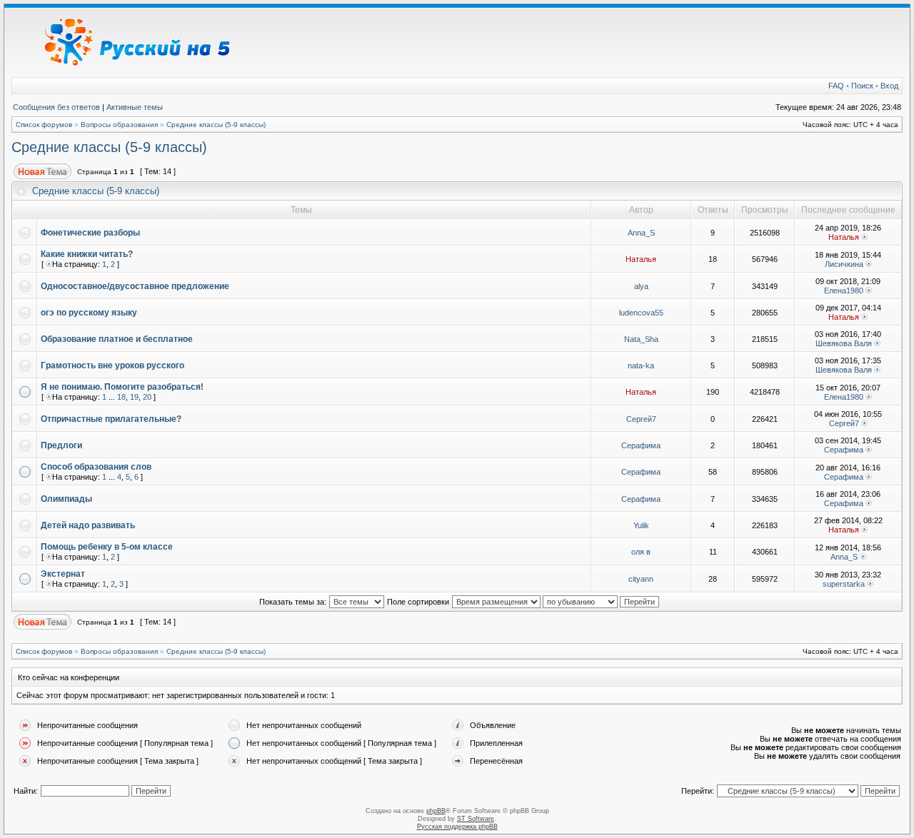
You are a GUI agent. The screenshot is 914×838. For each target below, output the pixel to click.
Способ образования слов (96, 467)
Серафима (641, 445)
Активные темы (134, 107)
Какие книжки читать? (87, 254)
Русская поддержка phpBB (457, 826)
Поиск (862, 85)
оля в (641, 551)
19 (134, 397)
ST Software (475, 818)
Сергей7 (641, 419)
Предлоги (61, 445)
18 (121, 397)
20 (147, 397)
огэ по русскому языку (89, 313)
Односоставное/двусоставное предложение (135, 286)
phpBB (436, 810)
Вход (889, 85)
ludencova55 (641, 312)
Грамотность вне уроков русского (112, 365)
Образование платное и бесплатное (117, 339)
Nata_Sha (641, 339)
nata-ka (641, 365)
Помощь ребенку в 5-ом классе (107, 547)
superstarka (844, 584)
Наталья (843, 237)
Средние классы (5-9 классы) (216, 124)
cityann (640, 579)
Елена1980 (843, 290)
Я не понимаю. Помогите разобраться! (122, 387)
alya (641, 286)
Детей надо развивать (88, 525)
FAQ (836, 85)
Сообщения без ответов (56, 107)
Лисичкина (844, 264)
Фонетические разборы (90, 233)
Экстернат (63, 574)
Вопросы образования (119, 124)
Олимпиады (66, 499)
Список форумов (44, 124)
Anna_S (641, 232)
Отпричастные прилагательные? (111, 419)
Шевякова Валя (843, 343)
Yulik (641, 525)
